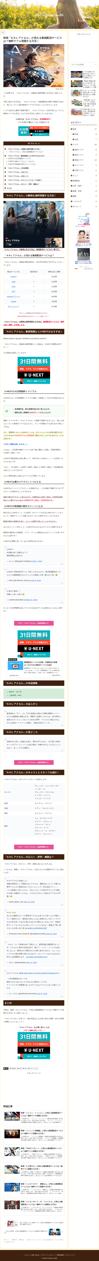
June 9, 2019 (36, 580)
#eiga (26, 973)
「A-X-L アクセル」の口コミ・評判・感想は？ (23, 184)
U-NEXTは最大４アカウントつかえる (21, 161)
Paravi (13, 301)
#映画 (21, 973)
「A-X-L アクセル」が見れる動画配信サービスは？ (25, 152)
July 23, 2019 (42, 994)
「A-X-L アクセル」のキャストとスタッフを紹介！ (25, 180)
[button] (95, 65)
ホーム (27, 1255)
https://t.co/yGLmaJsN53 (38, 973)
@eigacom (52, 973)
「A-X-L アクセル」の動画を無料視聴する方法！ (24, 149)
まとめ (9, 188)
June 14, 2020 (29, 902)
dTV (13, 292)
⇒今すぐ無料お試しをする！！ (15, 444)
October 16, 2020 (30, 600)
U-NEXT (13, 277)
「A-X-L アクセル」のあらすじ (18, 172)
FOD (13, 287)
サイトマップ (70, 1255)
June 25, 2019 (51, 934)
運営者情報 (60, 1255)
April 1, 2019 (37, 561)
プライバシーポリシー (48, 1255)
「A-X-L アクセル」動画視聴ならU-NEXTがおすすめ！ (26, 156)
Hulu (13, 282)
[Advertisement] (33, 1088)
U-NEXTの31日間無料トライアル (19, 158)
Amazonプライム (13, 297)
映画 (20, 1068)
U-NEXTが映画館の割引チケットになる (22, 164)
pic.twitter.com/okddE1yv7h (36, 957)
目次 (32, 143)
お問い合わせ (35, 1255)
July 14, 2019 (31, 962)
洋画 (7, 1068)
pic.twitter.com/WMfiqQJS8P (36, 928)
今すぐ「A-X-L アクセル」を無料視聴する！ (33, 623)
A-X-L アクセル (34, 1068)
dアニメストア (13, 306)
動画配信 (13, 1068)
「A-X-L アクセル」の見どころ (18, 176)
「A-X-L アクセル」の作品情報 (18, 168)
